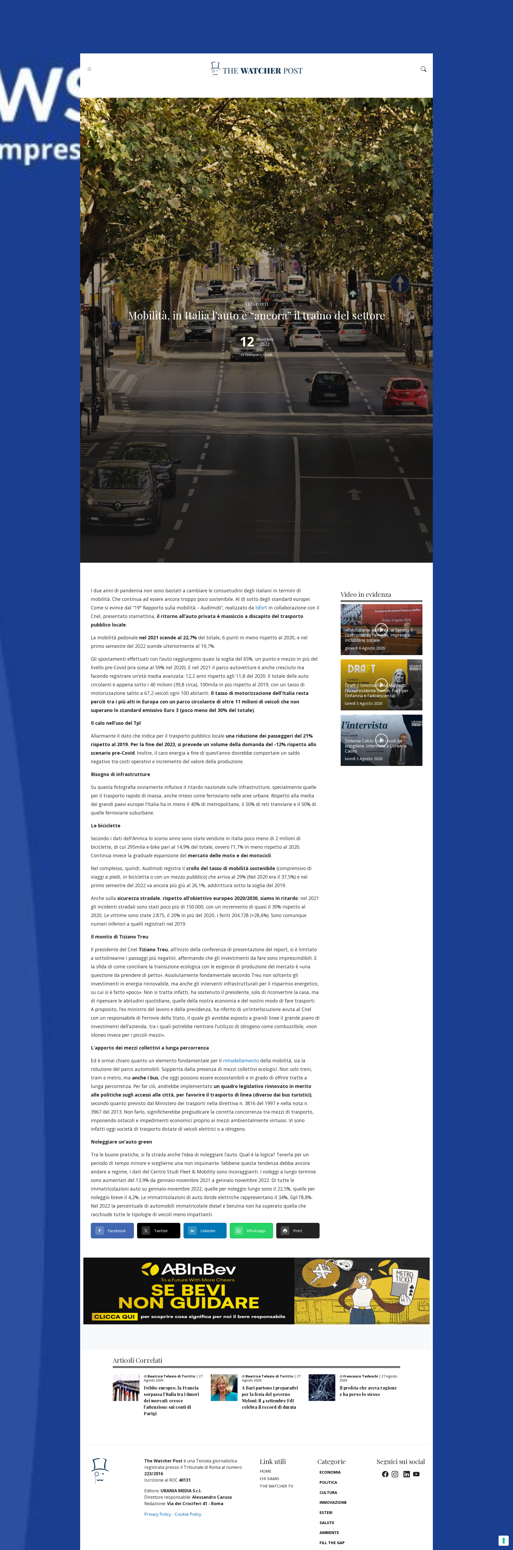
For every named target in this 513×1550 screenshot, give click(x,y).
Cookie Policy (188, 1514)
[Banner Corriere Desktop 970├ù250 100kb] (256, 1290)
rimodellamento (241, 1060)
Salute (327, 1522)
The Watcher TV (276, 1486)
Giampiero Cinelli (258, 354)
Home (265, 1471)
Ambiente (329, 1532)
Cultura (328, 1492)
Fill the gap (332, 1542)
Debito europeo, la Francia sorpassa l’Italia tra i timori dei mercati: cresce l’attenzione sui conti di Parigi (171, 1400)
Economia (330, 1472)
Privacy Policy (157, 1514)
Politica (328, 1482)
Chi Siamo (269, 1478)
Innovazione (333, 1502)
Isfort (261, 607)
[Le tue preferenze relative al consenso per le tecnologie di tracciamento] (504, 1541)
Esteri (326, 1512)
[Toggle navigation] (89, 69)
